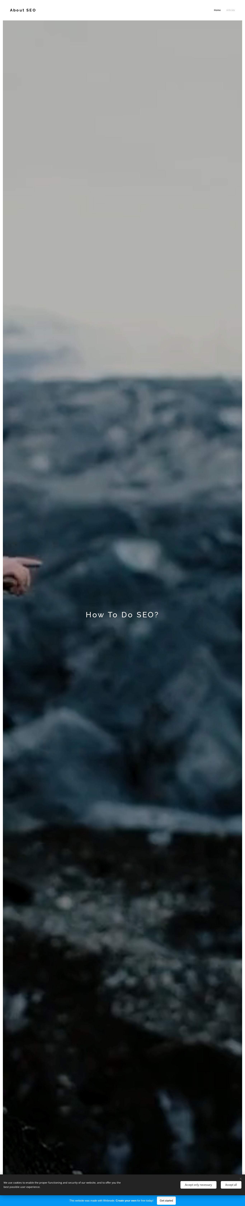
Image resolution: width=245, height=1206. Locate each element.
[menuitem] (218, 10)
